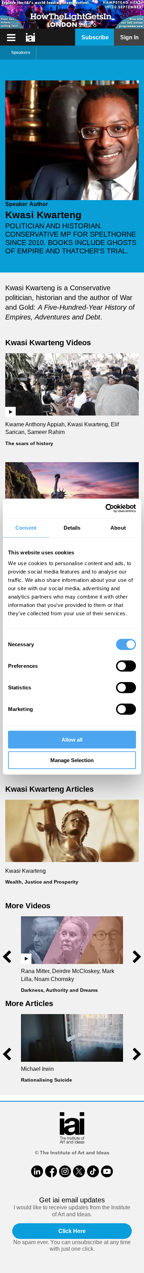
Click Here (72, 1231)
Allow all (72, 740)
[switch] (126, 666)
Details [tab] (72, 527)
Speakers (20, 52)
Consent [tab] (25, 527)
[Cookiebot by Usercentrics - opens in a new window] (105, 508)
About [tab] (118, 527)
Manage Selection (72, 760)
